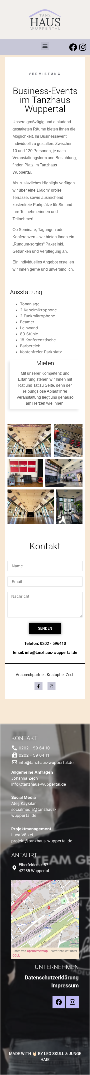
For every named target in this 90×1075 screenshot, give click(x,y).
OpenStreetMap (37, 951)
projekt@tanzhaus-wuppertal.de (41, 840)
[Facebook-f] (38, 686)
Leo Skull (54, 1053)
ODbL (16, 955)
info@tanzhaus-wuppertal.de (38, 784)
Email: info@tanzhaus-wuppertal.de (45, 652)
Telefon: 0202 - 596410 (45, 643)
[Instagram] (83, 47)
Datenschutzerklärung (52, 977)
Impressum (65, 985)
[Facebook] (73, 47)
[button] (45, 46)
